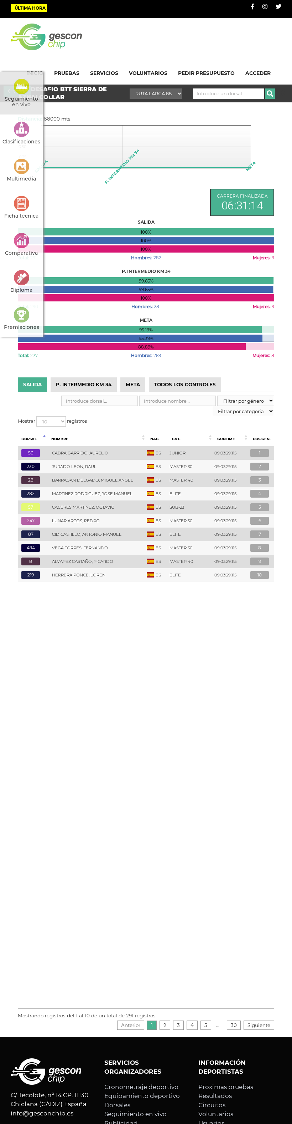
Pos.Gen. (262, 439)
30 (234, 1025)
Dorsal (29, 439)
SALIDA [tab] (32, 384)
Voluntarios (215, 1114)
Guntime (226, 439)
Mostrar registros (52, 421)
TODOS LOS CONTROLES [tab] (185, 384)
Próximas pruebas (225, 1086)
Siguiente (258, 1025)
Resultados (215, 1095)
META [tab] (133, 384)
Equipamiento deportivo (142, 1095)
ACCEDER (258, 73)
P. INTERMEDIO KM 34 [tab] (83, 384)
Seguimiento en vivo (135, 1114)
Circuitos (211, 1105)
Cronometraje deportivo (141, 1086)
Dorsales (117, 1105)
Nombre (59, 439)
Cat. (176, 439)
